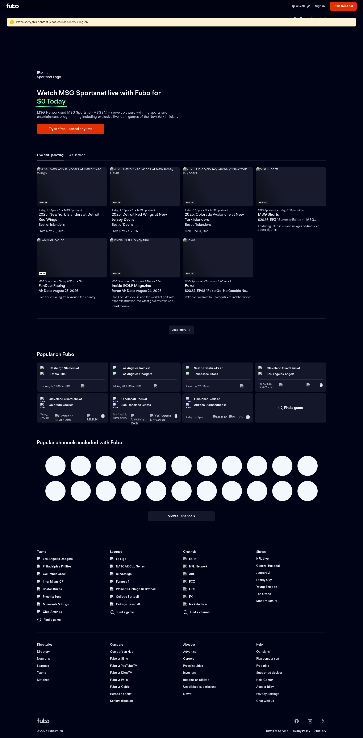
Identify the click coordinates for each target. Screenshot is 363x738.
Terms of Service (277, 731)
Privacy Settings (267, 694)
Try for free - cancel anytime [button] (70, 129)
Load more (179, 329)
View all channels (181, 516)
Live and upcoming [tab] (50, 155)
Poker (190, 285)
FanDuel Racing (52, 285)
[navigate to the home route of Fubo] (12, 6)
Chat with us (265, 701)
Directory (319, 731)
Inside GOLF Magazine (131, 285)
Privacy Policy (301, 731)
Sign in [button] (320, 6)
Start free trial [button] (343, 6)
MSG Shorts (268, 214)
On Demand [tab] (77, 155)
